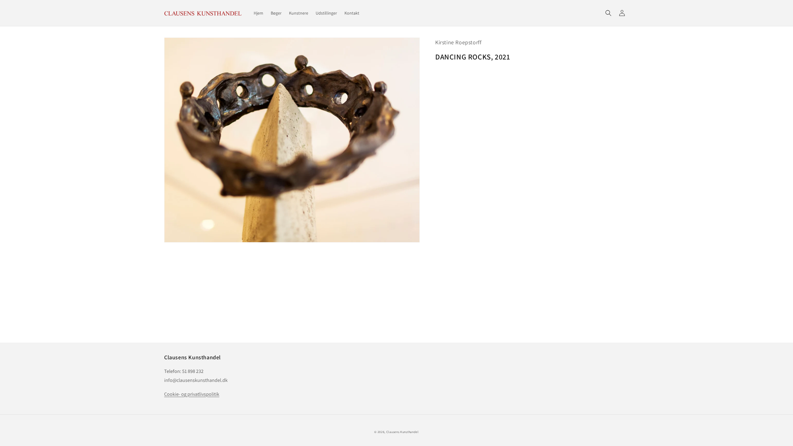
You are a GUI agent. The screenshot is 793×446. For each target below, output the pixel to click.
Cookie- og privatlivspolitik (191, 394)
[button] (608, 13)
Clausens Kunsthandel (402, 432)
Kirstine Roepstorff (458, 42)
